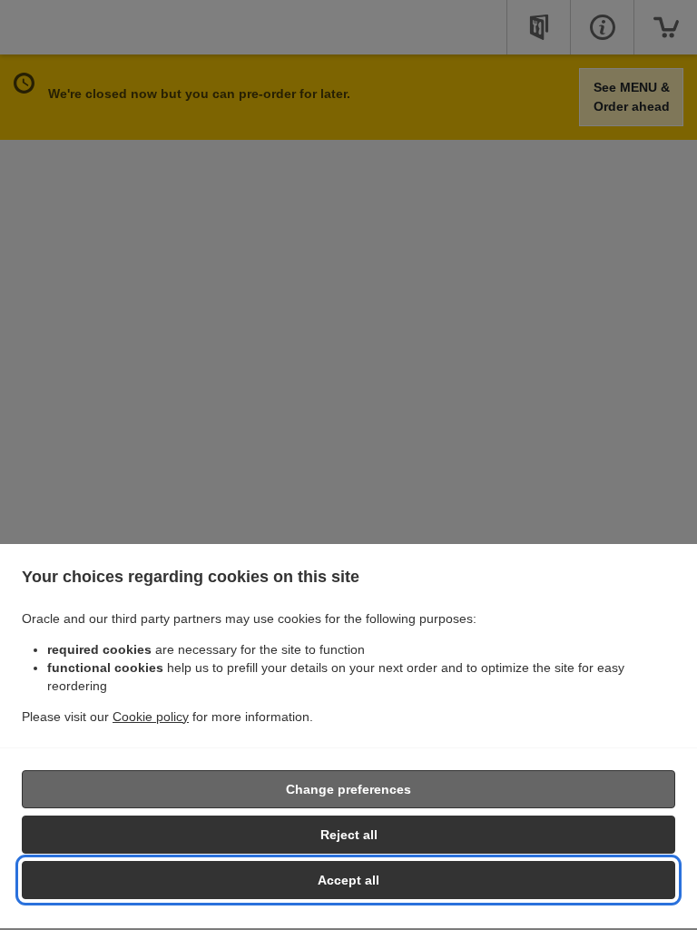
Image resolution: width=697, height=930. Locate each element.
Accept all (348, 880)
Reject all (349, 834)
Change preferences (348, 789)
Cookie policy (151, 716)
